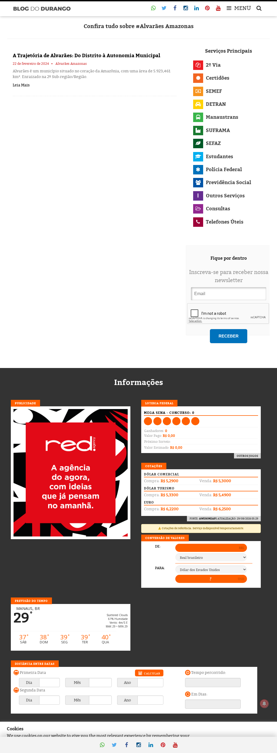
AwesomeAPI (207, 518)
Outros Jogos (247, 456)
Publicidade (25, 403)
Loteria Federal (159, 403)
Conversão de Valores (165, 538)
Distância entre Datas (35, 664)
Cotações (153, 466)
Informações (138, 382)
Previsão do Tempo (31, 601)
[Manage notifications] (264, 703)
